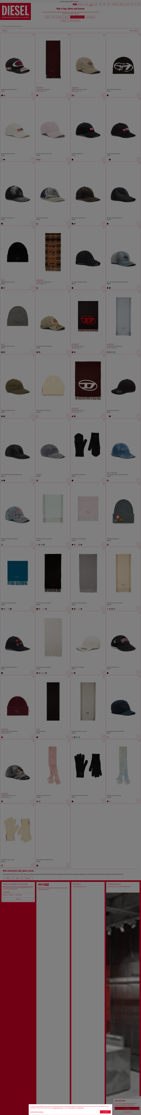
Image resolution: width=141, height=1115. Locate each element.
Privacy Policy (72, 1107)
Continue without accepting (36, 1111)
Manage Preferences (58, 1107)
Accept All (105, 1111)
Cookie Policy (80, 1107)
